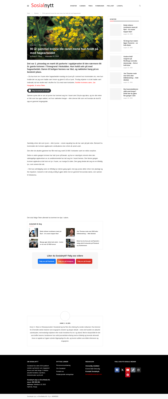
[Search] (140, 6)
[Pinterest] (127, 374)
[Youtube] (127, 370)
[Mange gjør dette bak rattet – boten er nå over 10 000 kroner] (33, 243)
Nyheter (73, 6)
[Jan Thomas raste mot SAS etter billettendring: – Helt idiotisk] (70, 232)
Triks (90, 6)
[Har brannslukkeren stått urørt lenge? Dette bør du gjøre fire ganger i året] (116, 94)
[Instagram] (138, 370)
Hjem (28, 13)
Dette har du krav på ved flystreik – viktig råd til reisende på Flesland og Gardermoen (88, 243)
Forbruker (99, 6)
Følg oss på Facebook (46, 261)
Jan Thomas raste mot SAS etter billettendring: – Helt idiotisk (130, 77)
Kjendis (82, 6)
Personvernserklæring (63, 365)
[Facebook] (117, 370)
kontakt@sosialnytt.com (93, 374)
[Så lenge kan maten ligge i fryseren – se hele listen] (116, 46)
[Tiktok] (133, 370)
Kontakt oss (60, 371)
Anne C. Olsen (37, 56)
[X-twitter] (122, 370)
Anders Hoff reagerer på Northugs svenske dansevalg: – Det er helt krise (130, 61)
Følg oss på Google (84, 261)
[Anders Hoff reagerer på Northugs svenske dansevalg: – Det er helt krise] (116, 61)
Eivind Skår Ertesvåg (92, 369)
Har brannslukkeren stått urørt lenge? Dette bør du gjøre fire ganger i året (130, 92)
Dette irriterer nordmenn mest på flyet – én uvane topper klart (130, 28)
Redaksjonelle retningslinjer (65, 374)
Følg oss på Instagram (65, 261)
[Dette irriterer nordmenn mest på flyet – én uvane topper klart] (33, 232)
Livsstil (120, 6)
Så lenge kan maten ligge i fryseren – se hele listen (130, 43)
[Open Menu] (28, 6)
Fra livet (110, 6)
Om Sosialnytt (32, 361)
